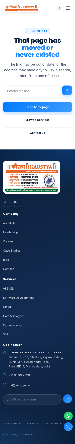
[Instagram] (17, 203)
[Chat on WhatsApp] (68, 416)
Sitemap (27, 434)
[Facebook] (7, 203)
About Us (9, 223)
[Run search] (67, 90)
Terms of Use (32, 423)
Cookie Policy (52, 423)
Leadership (10, 232)
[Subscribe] (67, 398)
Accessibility (10, 434)
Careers (8, 241)
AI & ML (8, 288)
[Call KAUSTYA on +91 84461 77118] (68, 426)
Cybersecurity (12, 325)
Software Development (18, 297)
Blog (6, 260)
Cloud (7, 307)
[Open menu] (68, 8)
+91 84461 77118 (19, 375)
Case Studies (12, 250)
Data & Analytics (14, 316)
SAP (6, 334)
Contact (8, 269)
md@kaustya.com (20, 385)
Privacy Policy (11, 423)
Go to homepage (37, 107)
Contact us (37, 133)
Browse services (37, 120)
